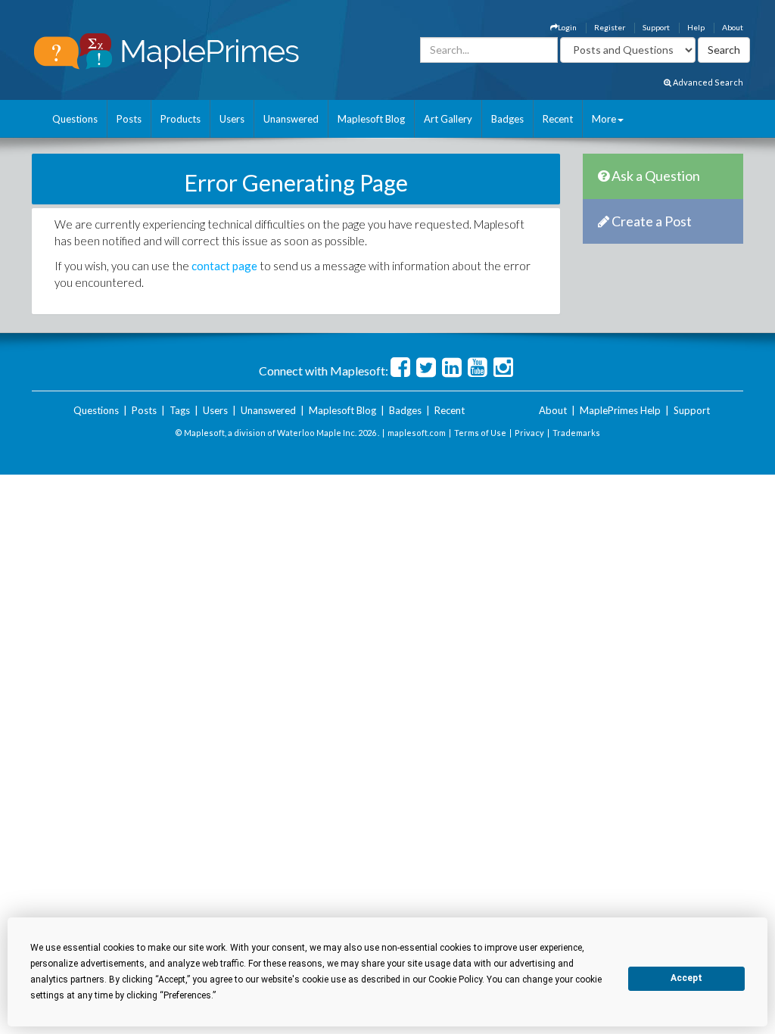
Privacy (529, 433)
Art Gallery (448, 119)
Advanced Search (707, 82)
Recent (558, 119)
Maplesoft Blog (371, 119)
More (604, 119)
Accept (686, 978)
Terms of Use (480, 433)
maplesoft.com (417, 433)
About (732, 27)
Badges (507, 119)
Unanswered (291, 119)
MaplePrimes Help (620, 410)
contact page (224, 266)
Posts (129, 119)
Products (180, 119)
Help (696, 27)
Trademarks (576, 433)
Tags (180, 410)
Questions (75, 119)
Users (231, 119)
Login (567, 27)
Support (656, 27)
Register (609, 27)
